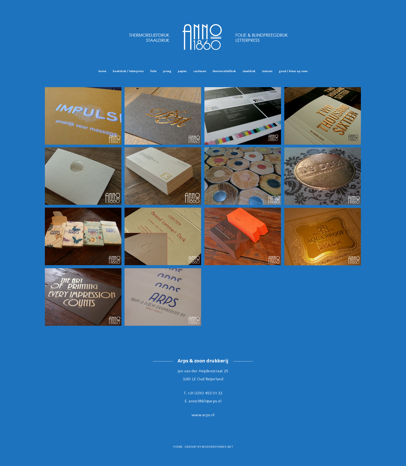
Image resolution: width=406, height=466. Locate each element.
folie (153, 71)
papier (182, 71)
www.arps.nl (203, 415)
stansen (267, 71)
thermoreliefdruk (224, 71)
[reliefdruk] (203, 60)
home (102, 71)
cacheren (199, 71)
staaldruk (248, 71)
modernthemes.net (217, 446)
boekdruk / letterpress (128, 71)
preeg (167, 71)
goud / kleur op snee (293, 71)
